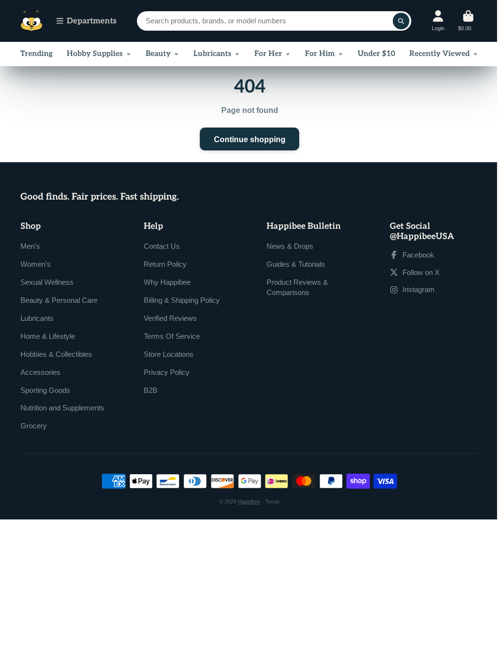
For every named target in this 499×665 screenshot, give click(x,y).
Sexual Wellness (47, 282)
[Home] (31, 21)
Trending (36, 53)
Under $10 (376, 53)
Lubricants (212, 53)
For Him (320, 53)
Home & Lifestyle (47, 336)
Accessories (40, 372)
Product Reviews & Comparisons (297, 287)
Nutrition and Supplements (62, 408)
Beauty (158, 53)
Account (438, 20)
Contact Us (162, 246)
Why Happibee (167, 282)
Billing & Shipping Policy (182, 300)
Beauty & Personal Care (58, 300)
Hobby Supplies (95, 53)
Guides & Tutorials (296, 264)
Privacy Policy (167, 372)
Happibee (249, 501)
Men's (30, 246)
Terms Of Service (172, 336)
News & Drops (290, 246)
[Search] (401, 21)
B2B (150, 390)
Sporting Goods (45, 390)
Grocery (33, 426)
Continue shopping (250, 139)
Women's (35, 264)
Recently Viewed (439, 53)
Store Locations (168, 354)
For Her (268, 53)
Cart (468, 20)
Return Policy (165, 264)
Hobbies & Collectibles (56, 354)
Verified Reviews (170, 318)
